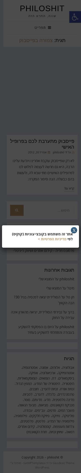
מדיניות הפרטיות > (52, 238)
